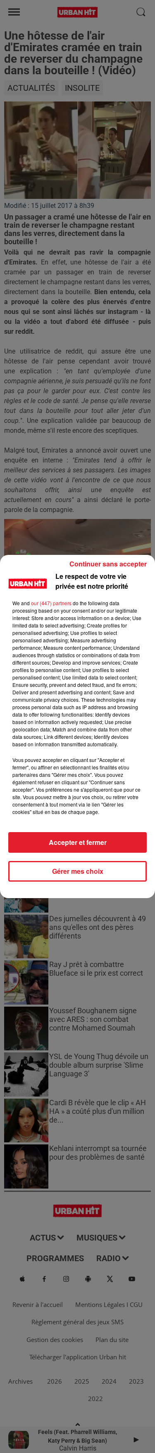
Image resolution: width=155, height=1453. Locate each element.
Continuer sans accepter (108, 563)
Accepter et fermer (78, 842)
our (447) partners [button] (51, 602)
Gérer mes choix (77, 871)
